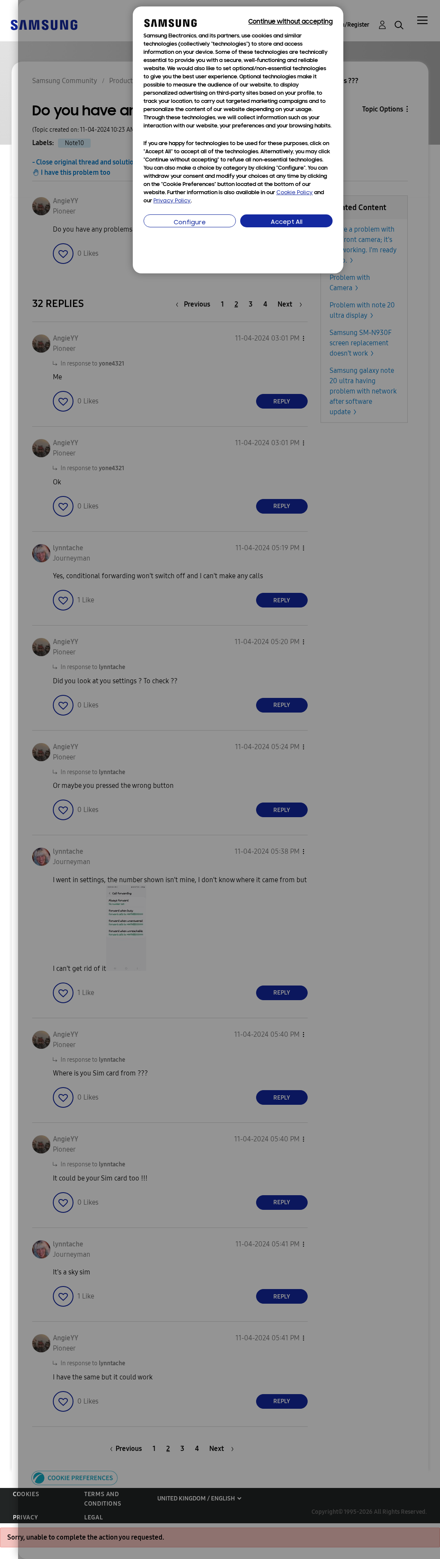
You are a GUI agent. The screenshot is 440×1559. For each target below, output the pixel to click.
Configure (190, 223)
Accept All (286, 222)
